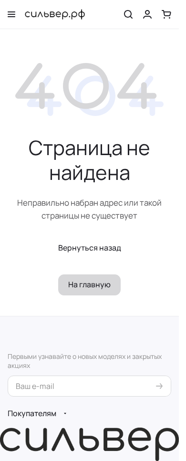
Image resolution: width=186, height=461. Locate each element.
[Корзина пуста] (166, 14)
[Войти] (147, 14)
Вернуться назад (89, 247)
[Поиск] (128, 14)
